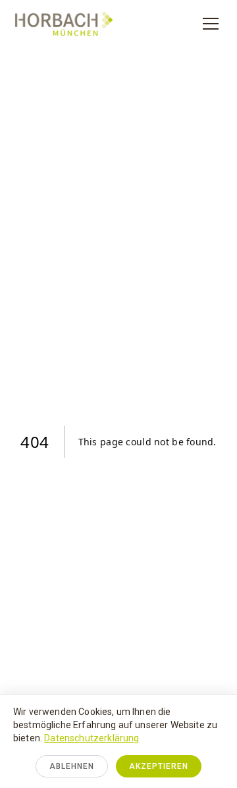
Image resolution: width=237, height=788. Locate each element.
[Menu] (211, 24)
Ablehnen (71, 766)
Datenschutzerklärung (91, 738)
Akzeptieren (158, 766)
